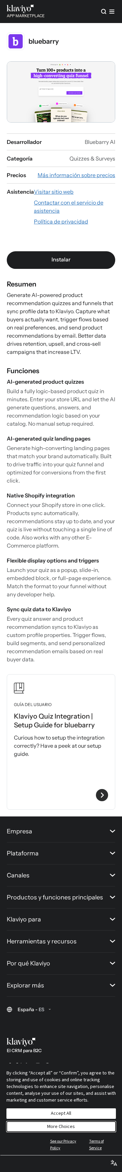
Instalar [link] (61, 259)
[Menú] (111, 11)
